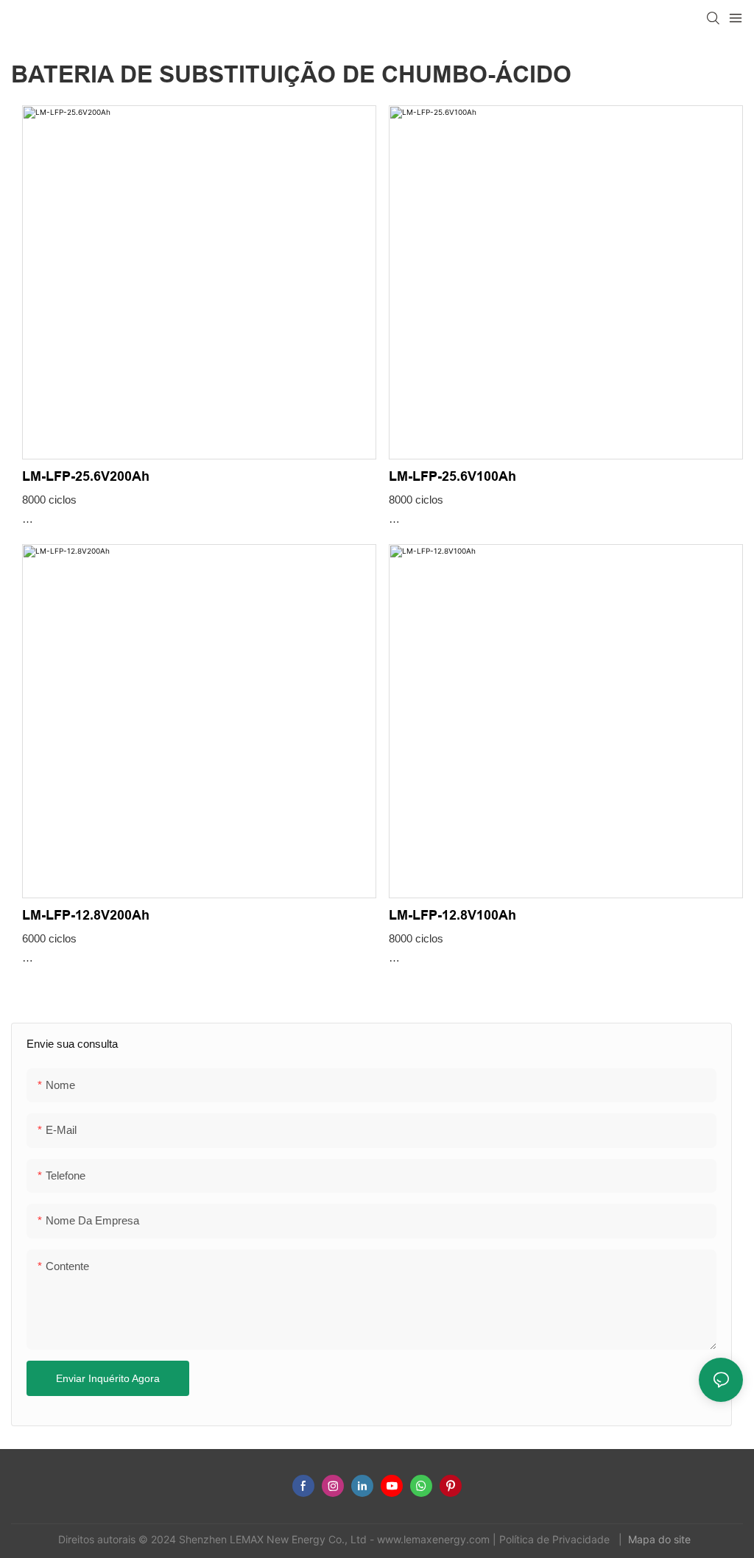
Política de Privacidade (556, 1539)
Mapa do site (661, 1539)
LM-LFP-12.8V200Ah (85, 915)
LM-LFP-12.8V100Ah (452, 915)
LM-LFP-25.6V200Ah (85, 476)
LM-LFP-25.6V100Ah (452, 476)
